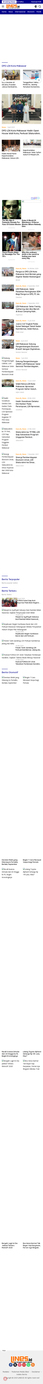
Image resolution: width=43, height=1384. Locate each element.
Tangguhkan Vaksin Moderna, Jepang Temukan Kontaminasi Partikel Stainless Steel (32, 84)
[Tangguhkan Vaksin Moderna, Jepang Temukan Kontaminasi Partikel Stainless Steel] (32, 75)
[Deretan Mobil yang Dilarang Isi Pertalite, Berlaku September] (11, 767)
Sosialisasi (19, 410)
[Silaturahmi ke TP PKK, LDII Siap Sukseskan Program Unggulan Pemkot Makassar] (8, 438)
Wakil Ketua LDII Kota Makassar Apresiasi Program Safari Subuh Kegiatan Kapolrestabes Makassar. (27, 389)
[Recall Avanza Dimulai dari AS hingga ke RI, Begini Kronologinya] (11, 958)
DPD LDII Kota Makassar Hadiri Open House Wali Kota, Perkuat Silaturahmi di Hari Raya (21, 133)
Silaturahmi (19, 440)
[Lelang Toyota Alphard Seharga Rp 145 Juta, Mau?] (32, 958)
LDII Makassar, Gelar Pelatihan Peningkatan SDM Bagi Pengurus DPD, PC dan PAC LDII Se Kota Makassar (28, 293)
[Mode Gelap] (36, 6)
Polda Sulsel (19, 332)
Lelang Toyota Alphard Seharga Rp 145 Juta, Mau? (32, 1054)
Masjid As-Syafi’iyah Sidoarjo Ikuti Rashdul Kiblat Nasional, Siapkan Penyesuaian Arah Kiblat (27, 618)
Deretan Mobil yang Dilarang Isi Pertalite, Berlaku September (10, 862)
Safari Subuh (20, 392)
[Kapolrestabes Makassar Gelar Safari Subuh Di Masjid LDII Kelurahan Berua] (32, 144)
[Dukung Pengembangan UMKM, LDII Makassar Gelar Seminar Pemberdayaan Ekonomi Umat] (8, 366)
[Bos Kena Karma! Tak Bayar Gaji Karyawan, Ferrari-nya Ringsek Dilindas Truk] (32, 1150)
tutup (4, 1350)
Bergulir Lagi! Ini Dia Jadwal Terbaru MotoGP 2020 (9, 1245)
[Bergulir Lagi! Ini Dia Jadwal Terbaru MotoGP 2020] (11, 1150)
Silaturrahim (20, 466)
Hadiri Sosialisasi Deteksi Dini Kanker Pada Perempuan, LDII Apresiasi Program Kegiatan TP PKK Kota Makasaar (28, 406)
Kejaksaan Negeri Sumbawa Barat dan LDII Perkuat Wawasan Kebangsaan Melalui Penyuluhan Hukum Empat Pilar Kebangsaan (28, 635)
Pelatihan (19, 297)
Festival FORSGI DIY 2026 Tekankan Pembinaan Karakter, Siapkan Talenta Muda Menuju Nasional (28, 663)
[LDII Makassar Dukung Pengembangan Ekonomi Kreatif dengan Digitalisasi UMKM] (8, 346)
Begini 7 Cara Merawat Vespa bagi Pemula (32, 861)
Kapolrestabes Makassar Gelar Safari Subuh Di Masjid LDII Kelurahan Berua (32, 152)
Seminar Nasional (21, 352)
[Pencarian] (39, 6)
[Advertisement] (21, 36)
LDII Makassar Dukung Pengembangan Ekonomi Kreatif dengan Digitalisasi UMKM (28, 348)
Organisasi (19, 315)
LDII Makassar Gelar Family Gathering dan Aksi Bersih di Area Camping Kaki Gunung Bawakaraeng (28, 310)
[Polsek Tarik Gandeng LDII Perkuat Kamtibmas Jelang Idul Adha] (21, 642)
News (4, 127)
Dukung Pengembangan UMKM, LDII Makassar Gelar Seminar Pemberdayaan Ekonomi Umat (28, 365)
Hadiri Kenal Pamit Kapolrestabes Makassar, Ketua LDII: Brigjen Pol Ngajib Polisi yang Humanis (10, 156)
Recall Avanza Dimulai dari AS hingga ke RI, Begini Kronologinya (10, 1054)
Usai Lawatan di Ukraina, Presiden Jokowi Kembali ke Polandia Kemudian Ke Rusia (11, 84)
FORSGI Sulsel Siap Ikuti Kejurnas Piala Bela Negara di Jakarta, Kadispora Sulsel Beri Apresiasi (29, 601)
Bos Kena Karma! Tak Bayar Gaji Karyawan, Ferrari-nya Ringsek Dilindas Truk (31, 1245)
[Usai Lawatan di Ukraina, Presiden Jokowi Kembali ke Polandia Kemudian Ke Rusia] (11, 75)
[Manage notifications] (5, 1379)
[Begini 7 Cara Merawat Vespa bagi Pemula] (32, 767)
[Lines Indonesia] (13, 6)
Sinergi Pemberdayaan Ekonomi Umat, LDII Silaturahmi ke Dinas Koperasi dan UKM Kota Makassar (26, 462)
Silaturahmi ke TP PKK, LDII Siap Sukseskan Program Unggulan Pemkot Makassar (28, 436)
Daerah (18, 268)
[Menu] (3, 6)
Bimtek (18, 280)
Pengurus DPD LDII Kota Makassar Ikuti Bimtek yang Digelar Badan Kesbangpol (28, 274)
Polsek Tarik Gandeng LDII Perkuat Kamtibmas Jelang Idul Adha (28, 649)
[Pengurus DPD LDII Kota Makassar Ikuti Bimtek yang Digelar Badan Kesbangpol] (8, 274)
